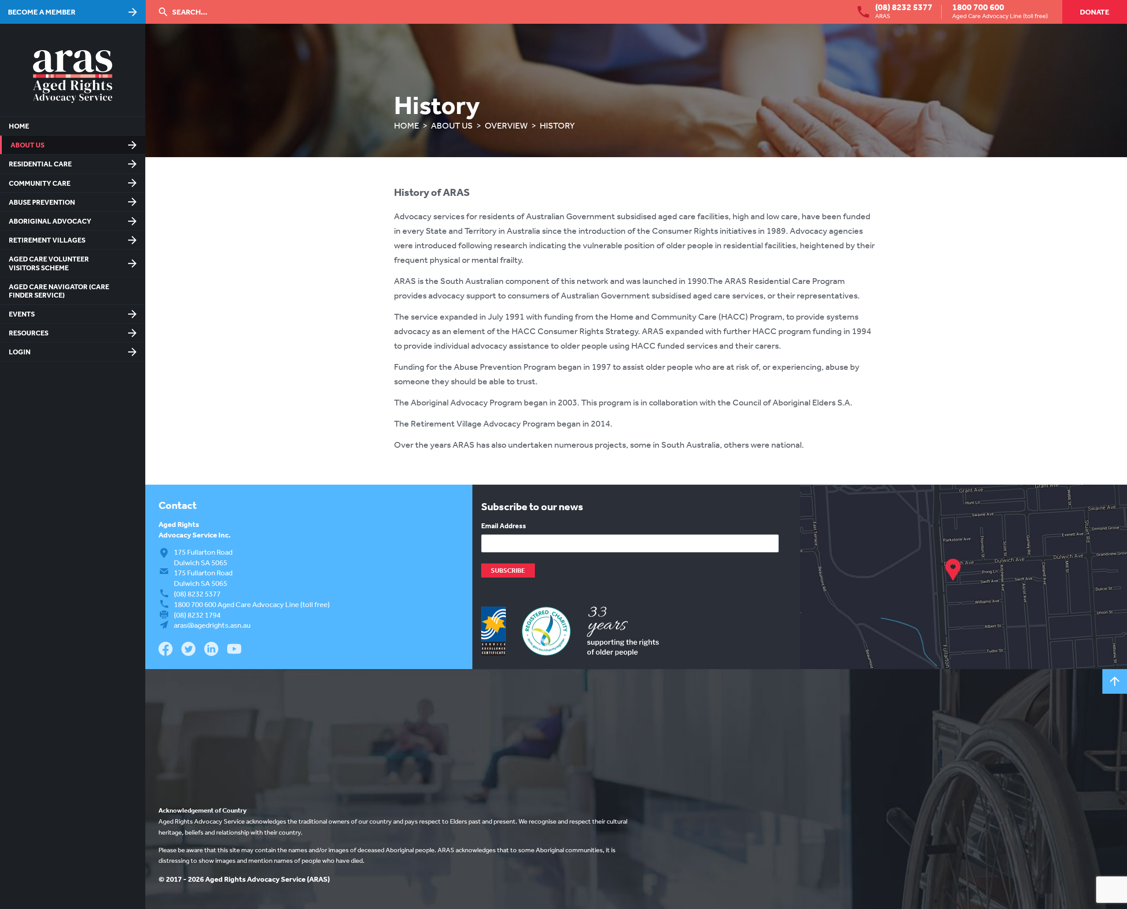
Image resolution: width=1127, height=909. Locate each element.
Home (19, 125)
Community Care (39, 183)
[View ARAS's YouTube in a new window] (234, 649)
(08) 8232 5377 (903, 7)
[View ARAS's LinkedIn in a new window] (211, 650)
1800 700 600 (978, 7)
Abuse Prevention (42, 202)
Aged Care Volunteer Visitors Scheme (49, 263)
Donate (1094, 11)
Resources (28, 332)
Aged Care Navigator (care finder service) (59, 290)
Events (22, 313)
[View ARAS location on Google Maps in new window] (963, 577)
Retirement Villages (47, 240)
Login (19, 351)
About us (27, 144)
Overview (506, 125)
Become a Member (41, 11)
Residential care (40, 163)
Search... (189, 11)
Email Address (503, 526)
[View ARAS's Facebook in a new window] (165, 650)
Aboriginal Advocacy (50, 221)
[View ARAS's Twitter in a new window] (188, 650)
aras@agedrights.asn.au (212, 624)
